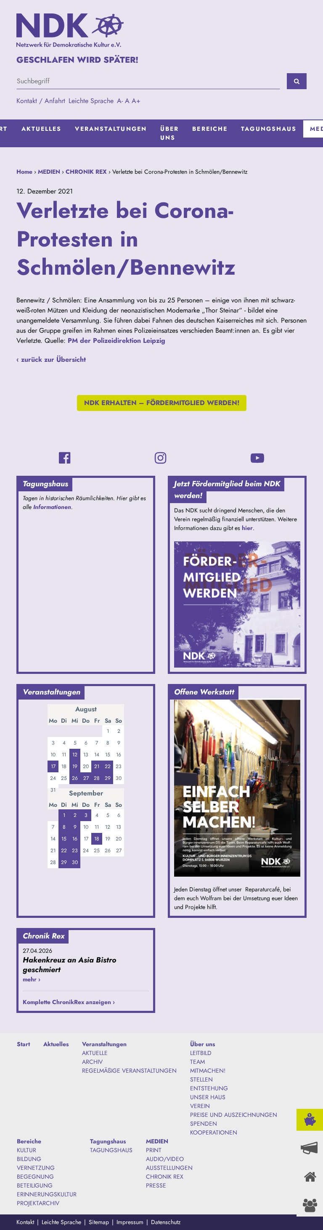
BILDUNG (29, 1159)
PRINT (154, 1150)
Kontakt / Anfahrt (40, 101)
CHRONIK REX (86, 171)
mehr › (31, 979)
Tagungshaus (269, 129)
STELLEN (201, 1079)
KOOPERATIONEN (213, 1132)
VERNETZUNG (36, 1168)
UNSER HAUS (207, 1097)
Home (24, 171)
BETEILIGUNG (35, 1185)
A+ (136, 101)
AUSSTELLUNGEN (169, 1168)
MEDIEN (49, 171)
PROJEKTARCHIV (38, 1203)
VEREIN (200, 1106)
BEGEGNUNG (35, 1176)
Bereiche (210, 129)
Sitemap (99, 1222)
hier (247, 528)
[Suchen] (297, 81)
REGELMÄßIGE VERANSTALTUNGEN (129, 1070)
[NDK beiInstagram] (160, 458)
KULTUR (26, 1150)
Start (23, 1044)
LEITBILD (201, 1053)
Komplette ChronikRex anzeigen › (69, 1002)
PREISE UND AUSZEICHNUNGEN (233, 1115)
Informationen (52, 507)
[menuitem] (42, 133)
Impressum (129, 1222)
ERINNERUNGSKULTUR (47, 1194)
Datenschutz (165, 1222)
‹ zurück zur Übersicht (51, 359)
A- (120, 101)
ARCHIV (92, 1062)
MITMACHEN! (207, 1070)
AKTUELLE (95, 1053)
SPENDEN (203, 1123)
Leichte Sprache (91, 101)
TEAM (197, 1062)
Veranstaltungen (111, 129)
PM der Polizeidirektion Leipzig (116, 340)
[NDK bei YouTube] (257, 458)
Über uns (169, 133)
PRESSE (156, 1185)
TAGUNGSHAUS (111, 1150)
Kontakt (25, 1222)
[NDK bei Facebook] (64, 458)
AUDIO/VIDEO (165, 1159)
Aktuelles (41, 129)
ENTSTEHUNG (209, 1088)
